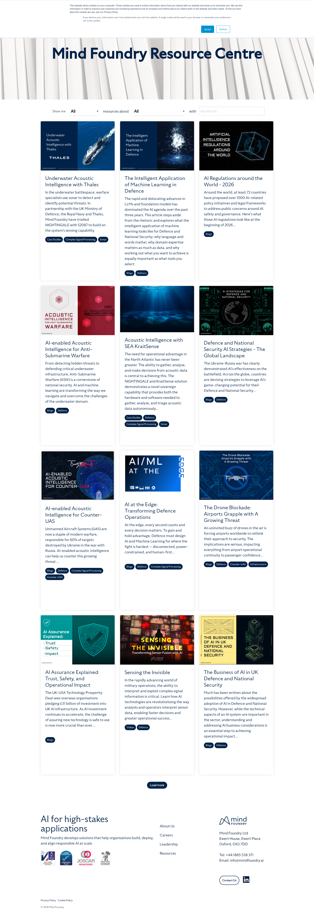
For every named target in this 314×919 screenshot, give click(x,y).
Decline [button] (223, 29)
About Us (167, 826)
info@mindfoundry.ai (247, 860)
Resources (168, 853)
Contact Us (229, 880)
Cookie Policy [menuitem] (65, 900)
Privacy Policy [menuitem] (48, 900)
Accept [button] (207, 29)
